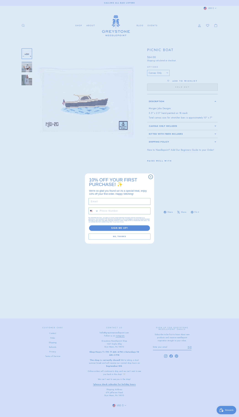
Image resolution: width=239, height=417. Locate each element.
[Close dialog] (151, 177)
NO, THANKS (119, 237)
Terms (122, 221)
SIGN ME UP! (119, 228)
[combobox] (93, 211)
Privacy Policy (116, 221)
